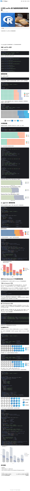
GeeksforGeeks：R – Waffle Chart (7, 468)
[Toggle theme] (7, 1)
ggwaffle (3, 467)
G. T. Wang (4, 1)
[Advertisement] (15, 4)
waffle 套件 (4, 44)
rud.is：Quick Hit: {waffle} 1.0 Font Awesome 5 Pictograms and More (13, 470)
